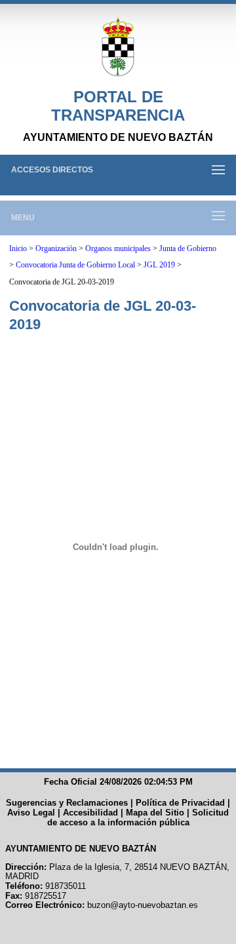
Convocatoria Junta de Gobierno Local (75, 265)
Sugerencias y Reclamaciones (67, 803)
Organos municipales (118, 248)
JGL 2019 (159, 265)
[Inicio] (118, 47)
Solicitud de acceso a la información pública (138, 817)
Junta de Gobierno (187, 248)
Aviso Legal (31, 812)
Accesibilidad (90, 812)
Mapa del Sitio (155, 812)
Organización (56, 248)
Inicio (18, 248)
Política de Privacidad (180, 803)
